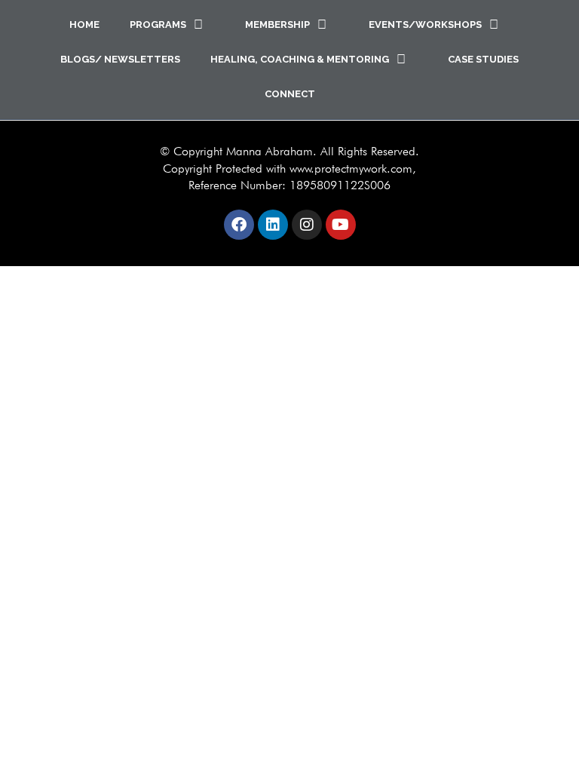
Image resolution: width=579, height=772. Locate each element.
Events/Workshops (425, 24)
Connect (290, 94)
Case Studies (483, 59)
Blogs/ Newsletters (120, 59)
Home (84, 24)
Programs (158, 24)
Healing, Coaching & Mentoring (299, 59)
